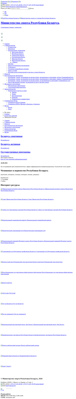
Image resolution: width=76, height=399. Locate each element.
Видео (10, 107)
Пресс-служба (12, 70)
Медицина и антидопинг (12, 84)
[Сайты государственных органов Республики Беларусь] (19, 210)
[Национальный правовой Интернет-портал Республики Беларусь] (22, 241)
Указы (14, 94)
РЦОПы (10, 64)
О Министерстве (9, 45)
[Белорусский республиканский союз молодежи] (17, 262)
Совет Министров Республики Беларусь (41, 199)
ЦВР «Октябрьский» (12, 390)
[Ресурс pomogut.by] (7, 314)
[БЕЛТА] (4, 283)
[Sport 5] (4, 366)
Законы (14, 92)
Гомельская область (18, 55)
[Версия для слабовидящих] (6, 15)
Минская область (17, 59)
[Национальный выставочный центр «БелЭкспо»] (17, 324)
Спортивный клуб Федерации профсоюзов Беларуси (53, 251)
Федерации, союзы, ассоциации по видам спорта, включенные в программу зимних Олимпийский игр (41, 79)
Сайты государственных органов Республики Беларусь (55, 210)
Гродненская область (18, 57)
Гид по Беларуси (18, 303)
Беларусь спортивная (11, 136)
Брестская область (17, 52)
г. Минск (14, 62)
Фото (9, 109)
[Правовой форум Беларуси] (10, 356)
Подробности (5, 140)
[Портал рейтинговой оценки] (11, 345)
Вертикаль (11, 49)
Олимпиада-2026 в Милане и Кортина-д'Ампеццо (24, 104)
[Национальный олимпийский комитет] (14, 220)
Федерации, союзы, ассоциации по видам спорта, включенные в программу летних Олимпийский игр (40, 77)
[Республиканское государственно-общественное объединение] (21, 272)
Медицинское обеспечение (16, 85)
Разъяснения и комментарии (21, 99)
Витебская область (18, 54)
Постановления (17, 96)
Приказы (15, 97)
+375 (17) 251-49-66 (16, 5)
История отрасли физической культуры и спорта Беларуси (26, 72)
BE (5, 11)
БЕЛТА (9, 283)
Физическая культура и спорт (17, 90)
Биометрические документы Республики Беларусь (50, 335)
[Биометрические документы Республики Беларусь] (17, 335)
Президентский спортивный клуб (34, 230)
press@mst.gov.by (21, 6)
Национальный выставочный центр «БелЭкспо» (48, 324)
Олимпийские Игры (10, 101)
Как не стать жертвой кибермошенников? (14, 159)
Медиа (6, 106)
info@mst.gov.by (11, 6)
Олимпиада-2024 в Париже (16, 102)
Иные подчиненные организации (18, 65)
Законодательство (10, 89)
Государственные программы (15, 152)
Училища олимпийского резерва (18, 69)
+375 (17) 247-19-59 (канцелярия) (33, 5)
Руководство (12, 47)
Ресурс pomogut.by (20, 314)
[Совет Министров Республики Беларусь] (14, 199)
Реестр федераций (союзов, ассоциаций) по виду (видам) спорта (28, 82)
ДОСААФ (12, 293)
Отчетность (11, 67)
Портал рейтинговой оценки (30, 345)
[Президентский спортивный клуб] (12, 230)
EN (5, 13)
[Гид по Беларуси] (7, 303)
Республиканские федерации (13, 75)
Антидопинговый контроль (17, 87)
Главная (6, 44)
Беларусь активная (10, 144)
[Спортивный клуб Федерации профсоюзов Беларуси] (18, 251)
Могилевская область (18, 60)
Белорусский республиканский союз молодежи (47, 262)
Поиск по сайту (6, 8)
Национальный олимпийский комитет (39, 220)
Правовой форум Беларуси (28, 356)
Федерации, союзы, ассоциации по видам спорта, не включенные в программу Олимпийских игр (39, 80)
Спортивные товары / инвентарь (11, 27)
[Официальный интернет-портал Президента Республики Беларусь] (23, 189)
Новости (7, 74)
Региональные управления (16, 50)
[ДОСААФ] (5, 293)
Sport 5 (9, 366)
